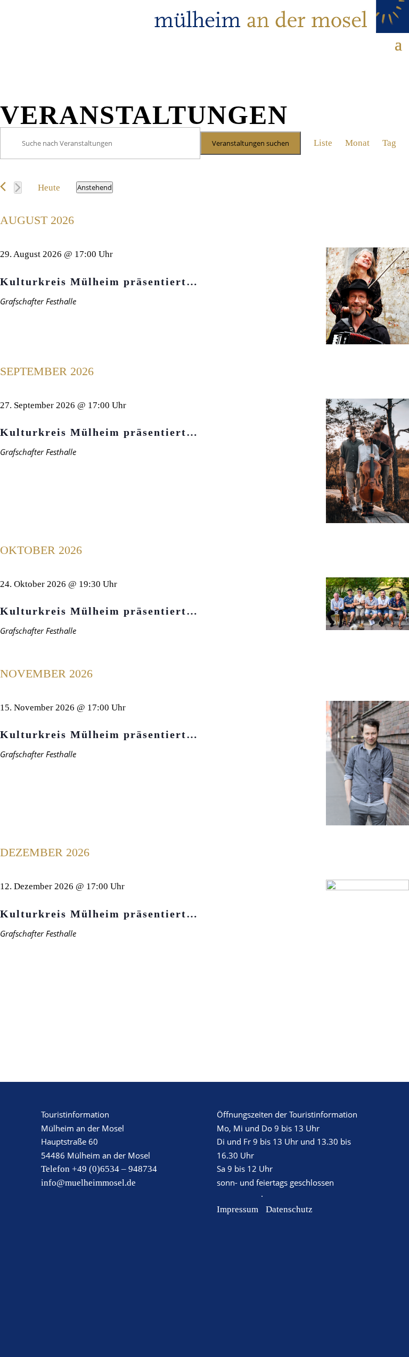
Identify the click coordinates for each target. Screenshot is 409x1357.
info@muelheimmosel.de (88, 1183)
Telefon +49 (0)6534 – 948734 (99, 1169)
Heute (49, 188)
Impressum (237, 1209)
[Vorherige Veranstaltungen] (3, 186)
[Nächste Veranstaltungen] (18, 187)
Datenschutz (289, 1209)
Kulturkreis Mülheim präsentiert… (99, 281)
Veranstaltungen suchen (250, 143)
